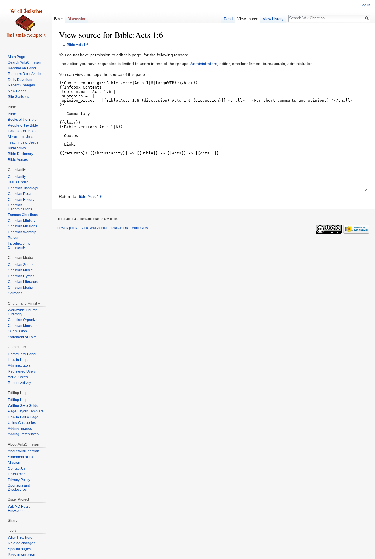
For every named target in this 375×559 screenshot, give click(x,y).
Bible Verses (18, 160)
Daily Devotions (20, 80)
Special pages (19, 549)
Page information (21, 555)
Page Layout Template (26, 411)
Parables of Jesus (22, 131)
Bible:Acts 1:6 (77, 45)
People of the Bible (23, 125)
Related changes (21, 543)
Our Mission (17, 331)
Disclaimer (16, 474)
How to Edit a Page (23, 417)
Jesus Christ (18, 182)
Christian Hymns (21, 276)
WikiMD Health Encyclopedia (20, 508)
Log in (365, 5)
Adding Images (20, 429)
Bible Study (17, 148)
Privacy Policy (19, 480)
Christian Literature (23, 282)
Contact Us (16, 468)
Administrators (203, 63)
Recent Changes (21, 85)
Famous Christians (23, 215)
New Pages (17, 91)
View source (247, 19)
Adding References (23, 434)
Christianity (17, 177)
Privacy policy (67, 228)
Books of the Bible (22, 120)
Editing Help (18, 400)
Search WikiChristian (24, 62)
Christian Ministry (21, 221)
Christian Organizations (26, 320)
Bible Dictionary (20, 154)
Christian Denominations (20, 207)
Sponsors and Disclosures (19, 487)
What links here (20, 538)
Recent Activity (19, 383)
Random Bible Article (24, 74)
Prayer (13, 238)
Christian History (21, 200)
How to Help (18, 360)
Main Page (16, 57)
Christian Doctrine (22, 194)
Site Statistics (18, 97)
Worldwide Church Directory (23, 312)
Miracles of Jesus (21, 137)
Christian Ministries (23, 326)
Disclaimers (119, 228)
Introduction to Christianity (19, 246)
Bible (58, 19)
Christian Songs (20, 265)
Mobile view (140, 228)
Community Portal (22, 354)
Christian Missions (22, 226)
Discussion (76, 19)
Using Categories (22, 423)
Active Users (18, 377)
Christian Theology (23, 188)
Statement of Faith (22, 337)
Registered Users (22, 371)
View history (273, 19)
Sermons (15, 293)
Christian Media (20, 288)
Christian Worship (22, 232)
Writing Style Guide (23, 406)
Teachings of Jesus (23, 142)
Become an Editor (22, 68)
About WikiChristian (23, 451)
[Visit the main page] (25, 23)
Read (228, 19)
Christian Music (20, 270)
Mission (14, 463)
